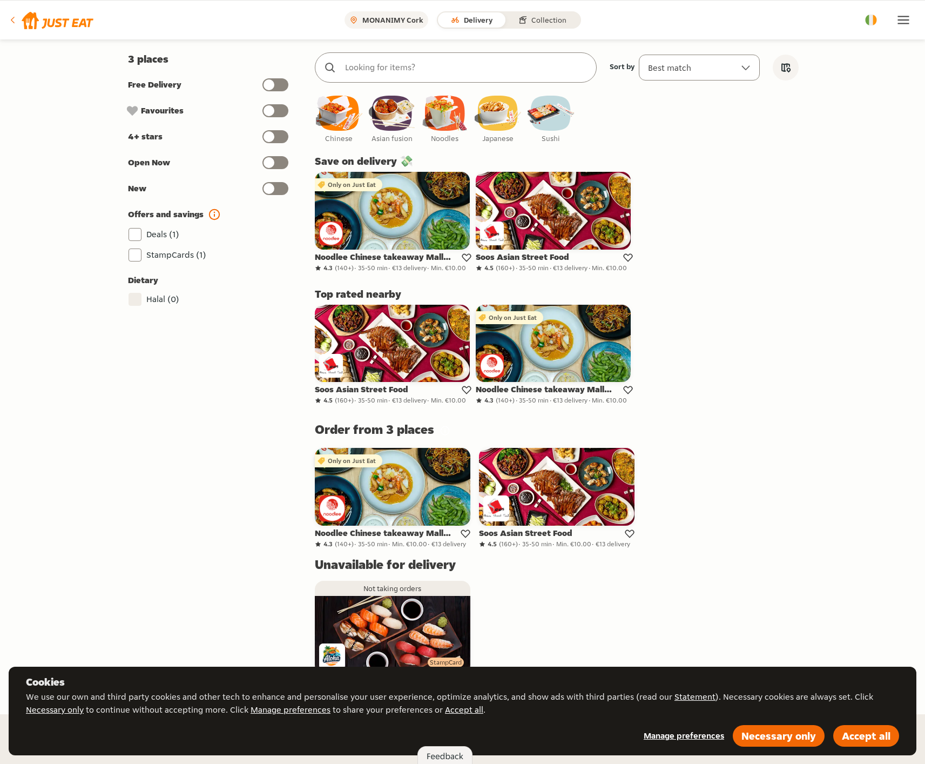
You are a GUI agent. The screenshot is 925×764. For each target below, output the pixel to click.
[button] (51, 20)
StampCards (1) (176, 254)
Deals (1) (162, 234)
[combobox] (466, 67)
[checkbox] (339, 120)
